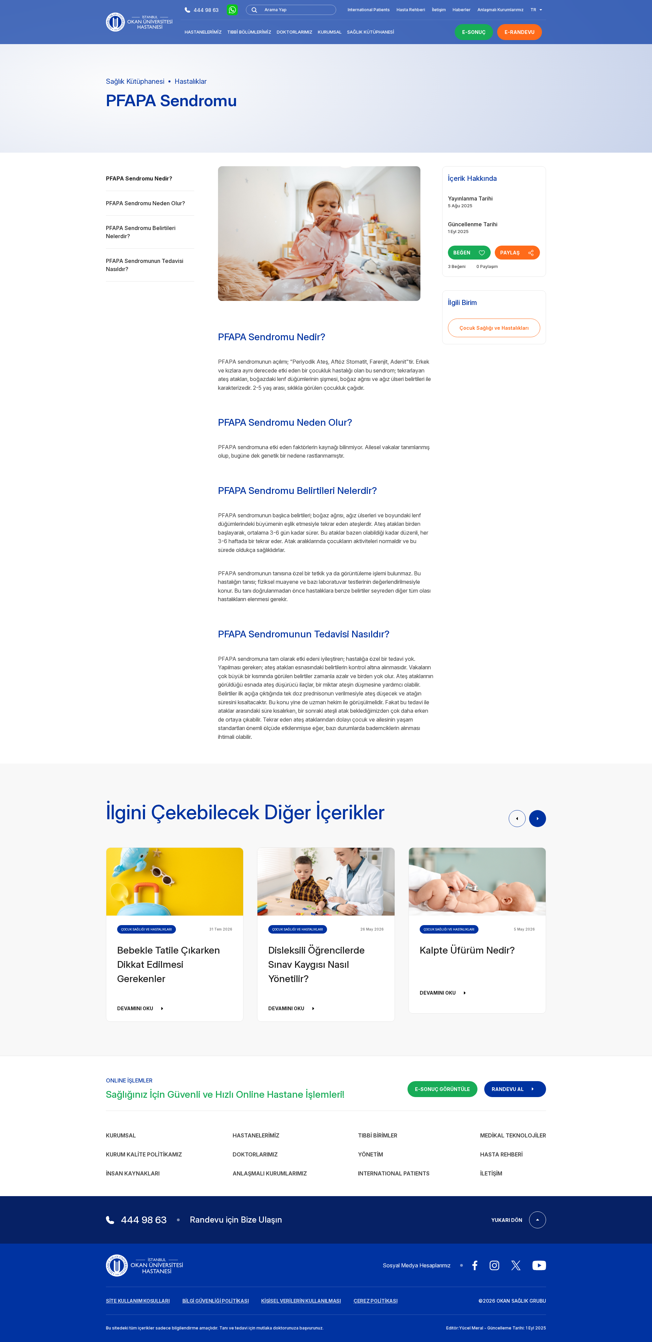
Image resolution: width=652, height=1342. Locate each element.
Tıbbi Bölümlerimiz (249, 32)
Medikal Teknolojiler (513, 1135)
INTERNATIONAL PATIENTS (394, 1173)
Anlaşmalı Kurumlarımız (500, 9)
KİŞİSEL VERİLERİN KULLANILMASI (301, 1301)
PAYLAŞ (510, 252)
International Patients (369, 9)
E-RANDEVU (520, 32)
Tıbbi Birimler (377, 1135)
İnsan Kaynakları (133, 1173)
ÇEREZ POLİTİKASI (376, 1301)
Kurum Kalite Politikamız (144, 1154)
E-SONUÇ (474, 32)
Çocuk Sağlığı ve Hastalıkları (494, 328)
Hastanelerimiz (203, 32)
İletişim (439, 9)
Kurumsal (330, 32)
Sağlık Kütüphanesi (370, 32)
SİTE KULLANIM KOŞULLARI (138, 1301)
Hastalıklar (191, 81)
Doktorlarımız (294, 32)
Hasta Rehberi (411, 9)
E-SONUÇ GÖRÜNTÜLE (442, 1089)
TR (533, 9)
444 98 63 (206, 10)
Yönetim (370, 1154)
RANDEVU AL (508, 1089)
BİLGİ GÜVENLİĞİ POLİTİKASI (215, 1301)
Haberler (462, 9)
